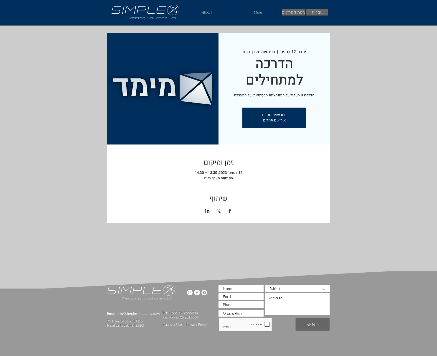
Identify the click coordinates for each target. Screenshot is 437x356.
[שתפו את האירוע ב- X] (218, 211)
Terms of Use (172, 324)
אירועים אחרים (274, 120)
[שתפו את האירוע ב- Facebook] (230, 211)
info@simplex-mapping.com (138, 313)
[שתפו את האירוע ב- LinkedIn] (207, 211)
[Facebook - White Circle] (197, 292)
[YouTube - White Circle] (204, 292)
